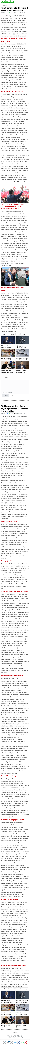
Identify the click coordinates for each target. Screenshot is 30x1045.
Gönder (6, 395)
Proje (21, 988)
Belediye (4, 988)
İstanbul (12, 334)
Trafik (23, 334)
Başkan (3, 334)
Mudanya (16, 988)
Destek (9, 988)
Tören (18, 334)
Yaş (26, 988)
